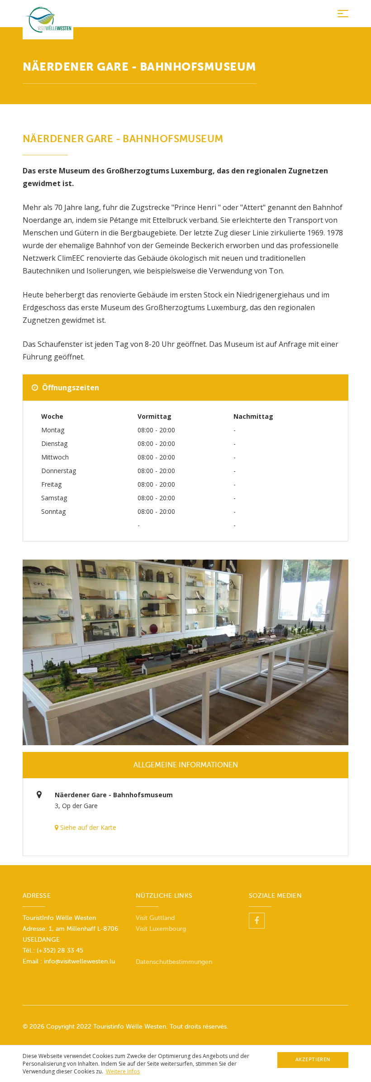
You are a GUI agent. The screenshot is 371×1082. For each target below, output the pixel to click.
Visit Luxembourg (161, 928)
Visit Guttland (155, 917)
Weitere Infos (123, 1071)
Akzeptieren (312, 1059)
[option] (185, 652)
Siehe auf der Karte (87, 827)
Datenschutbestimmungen (174, 961)
